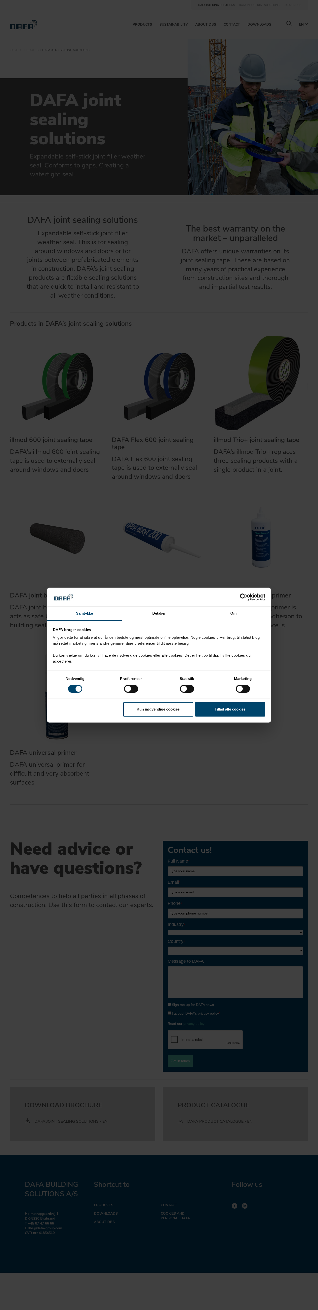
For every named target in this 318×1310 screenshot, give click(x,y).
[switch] (131, 689)
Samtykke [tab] (84, 613)
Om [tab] (233, 613)
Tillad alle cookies (230, 709)
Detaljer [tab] (159, 613)
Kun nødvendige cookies (158, 709)
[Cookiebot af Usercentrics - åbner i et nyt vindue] (243, 597)
